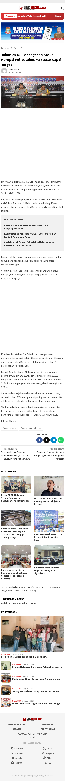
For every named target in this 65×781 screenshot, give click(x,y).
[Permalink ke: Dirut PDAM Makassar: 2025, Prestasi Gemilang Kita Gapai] (49, 521)
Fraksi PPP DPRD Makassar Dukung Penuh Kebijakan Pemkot (48, 501)
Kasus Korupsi (9, 427)
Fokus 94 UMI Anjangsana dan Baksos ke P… (24, 656)
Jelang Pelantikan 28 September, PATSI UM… (36, 691)
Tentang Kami (48, 729)
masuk (15, 603)
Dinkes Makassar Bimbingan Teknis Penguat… (37, 667)
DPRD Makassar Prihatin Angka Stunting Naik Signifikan (46, 570)
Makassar (5, 654)
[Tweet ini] (46, 440)
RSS (49, 762)
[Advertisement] (32, 145)
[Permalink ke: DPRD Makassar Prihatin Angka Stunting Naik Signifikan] (49, 555)
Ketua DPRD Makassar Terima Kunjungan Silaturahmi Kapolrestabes (15, 498)
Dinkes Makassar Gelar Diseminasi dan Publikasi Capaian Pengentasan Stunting (14, 574)
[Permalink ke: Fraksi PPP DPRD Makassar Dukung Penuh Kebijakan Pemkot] (49, 486)
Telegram (19, 762)
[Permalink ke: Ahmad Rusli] (4, 70)
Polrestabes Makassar (31, 427)
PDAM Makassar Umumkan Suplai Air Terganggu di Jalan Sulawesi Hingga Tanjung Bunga (14, 533)
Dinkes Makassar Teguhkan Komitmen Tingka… (37, 703)
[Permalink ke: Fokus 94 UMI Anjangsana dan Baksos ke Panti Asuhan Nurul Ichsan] (32, 634)
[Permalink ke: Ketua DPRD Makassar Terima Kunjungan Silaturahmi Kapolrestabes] (16, 484)
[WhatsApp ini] (61, 440)
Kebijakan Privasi (17, 724)
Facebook (18, 748)
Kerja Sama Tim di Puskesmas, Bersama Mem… (37, 679)
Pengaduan (48, 724)
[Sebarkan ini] (39, 440)
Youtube (18, 758)
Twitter (49, 748)
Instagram (49, 753)
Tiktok (49, 758)
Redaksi (17, 729)
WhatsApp (18, 753)
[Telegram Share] (53, 440)
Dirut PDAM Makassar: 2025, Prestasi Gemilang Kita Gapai (48, 537)
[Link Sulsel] (32, 7)
